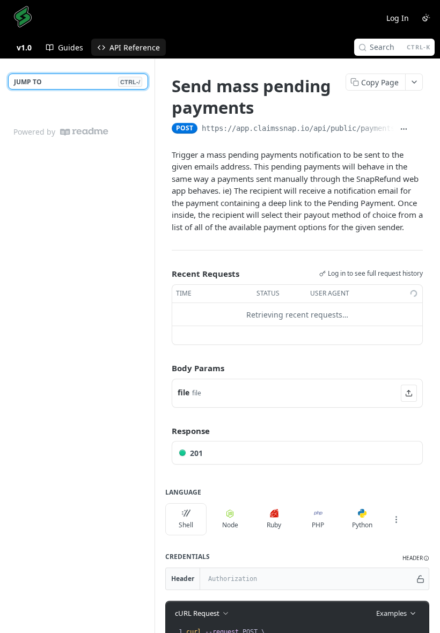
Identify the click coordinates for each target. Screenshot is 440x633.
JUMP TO (77, 81)
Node (230, 524)
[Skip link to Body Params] (164, 368)
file (183, 392)
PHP (318, 524)
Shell (186, 524)
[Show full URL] (404, 129)
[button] (409, 393)
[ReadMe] (84, 132)
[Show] (420, 578)
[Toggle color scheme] (426, 17)
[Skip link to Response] (164, 431)
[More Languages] (396, 519)
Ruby (274, 524)
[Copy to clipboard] (418, 129)
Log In (397, 18)
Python (362, 524)
